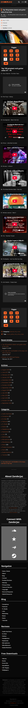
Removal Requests (7, 592)
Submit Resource (7, 594)
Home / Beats (6, 571)
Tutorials (4, 455)
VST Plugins (5, 667)
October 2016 (6, 385)
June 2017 (5, 372)
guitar (12, 334)
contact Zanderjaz (13, 507)
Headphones (5, 429)
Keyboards (5, 431)
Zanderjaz (5, 25)
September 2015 (7, 403)
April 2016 (5, 398)
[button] (23, 2)
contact (23, 693)
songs (22, 334)
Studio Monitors (6, 452)
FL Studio (5, 424)
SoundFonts (5, 665)
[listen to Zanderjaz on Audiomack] (14, 547)
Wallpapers (5, 670)
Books (4, 661)
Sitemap (4, 582)
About (4, 573)
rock (15, 334)
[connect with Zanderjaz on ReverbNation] (14, 539)
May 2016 (5, 395)
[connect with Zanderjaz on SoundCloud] (14, 530)
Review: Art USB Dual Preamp (10, 357)
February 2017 (6, 375)
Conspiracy (5, 416)
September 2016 (7, 387)
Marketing (5, 437)
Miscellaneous (6, 442)
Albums (4, 658)
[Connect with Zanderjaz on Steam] (14, 556)
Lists (16, 331)
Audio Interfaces (7, 414)
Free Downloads (9, 653)
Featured (5, 22)
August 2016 (5, 390)
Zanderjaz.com (13, 702)
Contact (4, 578)
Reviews (5, 626)
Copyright (5, 589)
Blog (3, 575)
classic (8, 334)
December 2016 (6, 380)
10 (6, 63)
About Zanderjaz (13, 512)
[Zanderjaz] (6, 2)
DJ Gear (4, 419)
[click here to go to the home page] (1, 14)
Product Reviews (7, 447)
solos (18, 334)
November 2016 (6, 382)
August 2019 (5, 369)
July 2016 (5, 393)
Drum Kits (5, 663)
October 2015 (6, 400)
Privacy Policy (6, 585)
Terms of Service (7, 587)
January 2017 (6, 377)
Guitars (4, 426)
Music (18, 331)
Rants (4, 449)
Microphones (6, 439)
